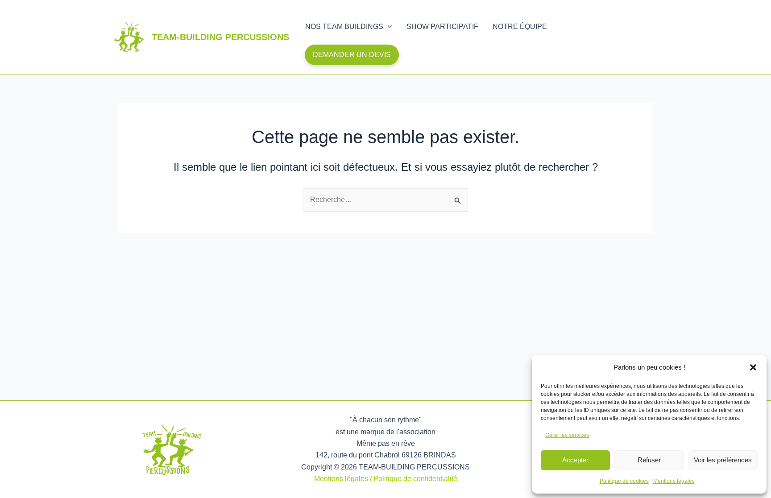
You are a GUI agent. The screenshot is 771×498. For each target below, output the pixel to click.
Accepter (575, 460)
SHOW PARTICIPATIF (442, 26)
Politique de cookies (624, 481)
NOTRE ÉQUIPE (520, 26)
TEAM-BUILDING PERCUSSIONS (220, 37)
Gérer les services (567, 435)
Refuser (649, 460)
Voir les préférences (723, 460)
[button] (753, 367)
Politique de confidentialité (415, 478)
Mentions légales (674, 481)
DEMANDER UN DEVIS (352, 54)
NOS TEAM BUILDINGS (344, 26)
